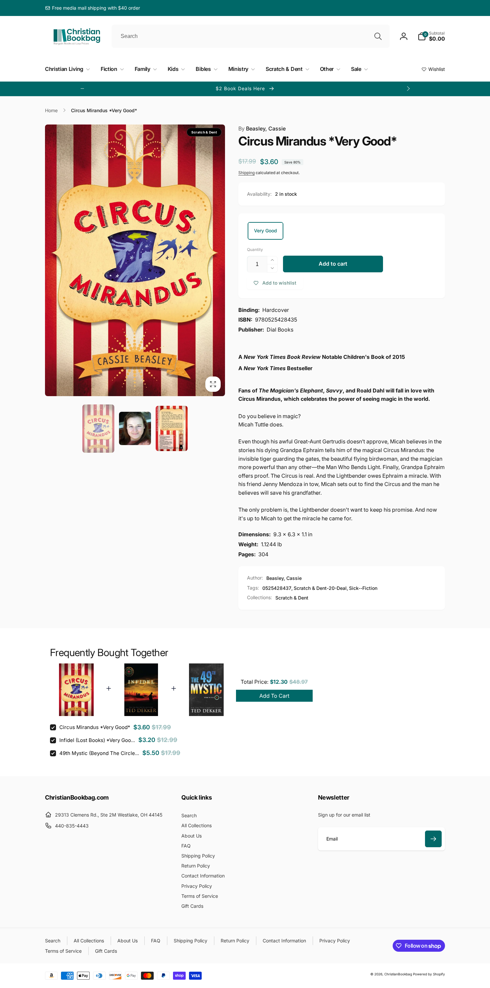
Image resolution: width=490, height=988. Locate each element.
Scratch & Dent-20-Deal (320, 588)
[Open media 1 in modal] (135, 260)
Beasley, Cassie (262, 128)
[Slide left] (82, 89)
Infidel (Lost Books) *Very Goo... (97, 740)
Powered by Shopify (429, 974)
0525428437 (276, 588)
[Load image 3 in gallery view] (172, 428)
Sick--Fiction (363, 588)
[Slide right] (408, 89)
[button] (431, 36)
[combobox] (251, 36)
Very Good (265, 230)
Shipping (246, 172)
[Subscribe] (433, 839)
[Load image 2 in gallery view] (135, 428)
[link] (92, 8)
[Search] (378, 36)
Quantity (255, 249)
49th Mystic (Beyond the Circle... (99, 753)
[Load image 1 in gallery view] (98, 428)
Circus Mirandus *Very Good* (94, 727)
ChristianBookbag (398, 974)
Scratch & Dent (291, 598)
